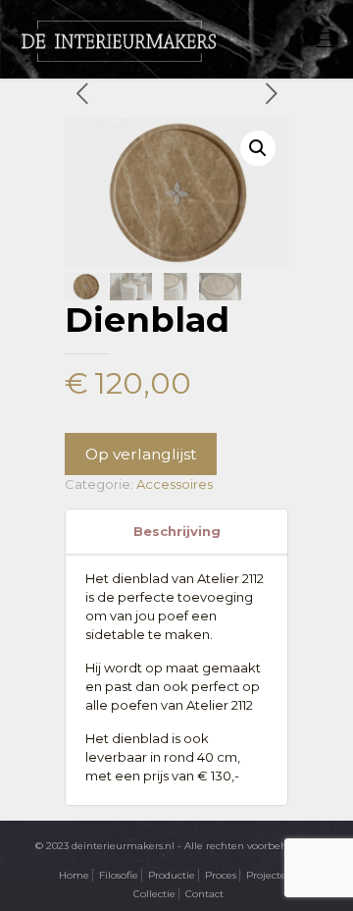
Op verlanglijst (140, 454)
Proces (220, 875)
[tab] (176, 531)
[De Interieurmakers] (119, 39)
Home (74, 875)
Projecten (269, 875)
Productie (171, 875)
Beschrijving (177, 531)
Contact (204, 893)
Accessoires (174, 484)
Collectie (154, 893)
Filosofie (118, 875)
